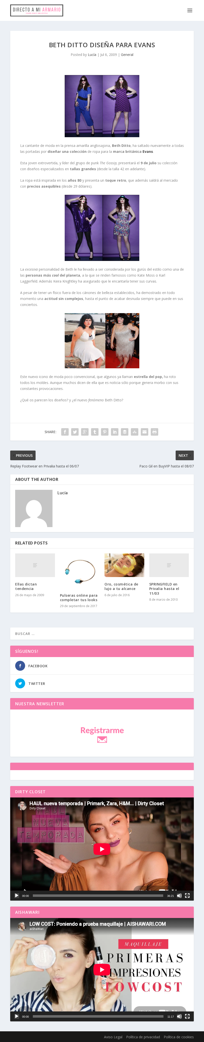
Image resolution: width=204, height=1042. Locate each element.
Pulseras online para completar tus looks (79, 597)
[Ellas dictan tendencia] (35, 565)
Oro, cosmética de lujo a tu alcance (121, 586)
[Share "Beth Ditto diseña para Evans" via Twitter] (75, 432)
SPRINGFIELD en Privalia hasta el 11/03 (164, 588)
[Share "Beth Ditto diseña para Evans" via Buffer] (125, 432)
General (127, 54)
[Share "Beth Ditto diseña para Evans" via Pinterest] (105, 432)
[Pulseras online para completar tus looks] (80, 570)
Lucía (92, 54)
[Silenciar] (179, 895)
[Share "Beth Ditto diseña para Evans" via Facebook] (65, 432)
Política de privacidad (143, 1037)
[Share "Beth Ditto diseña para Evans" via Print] (154, 432)
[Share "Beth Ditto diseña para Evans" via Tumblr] (95, 432)
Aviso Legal (113, 1037)
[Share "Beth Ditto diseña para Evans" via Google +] (85, 432)
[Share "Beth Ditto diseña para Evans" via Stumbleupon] (135, 432)
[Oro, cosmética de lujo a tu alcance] (124, 565)
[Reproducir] (16, 895)
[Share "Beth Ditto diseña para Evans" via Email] (145, 432)
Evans (148, 151)
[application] (102, 849)
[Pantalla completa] (187, 895)
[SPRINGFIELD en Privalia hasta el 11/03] (169, 565)
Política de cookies (179, 1037)
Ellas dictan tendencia (26, 586)
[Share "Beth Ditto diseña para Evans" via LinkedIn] (115, 432)
